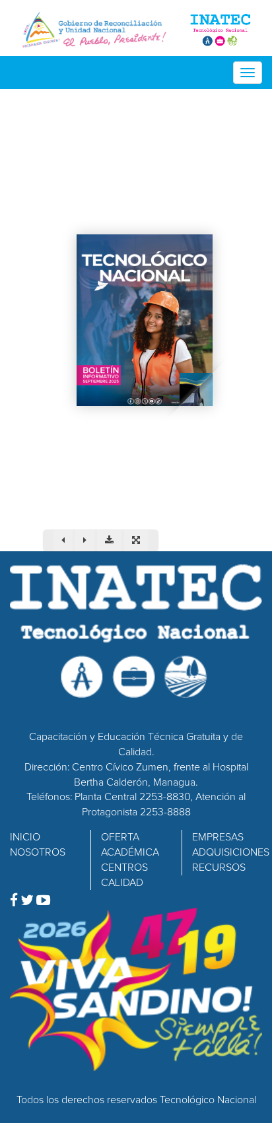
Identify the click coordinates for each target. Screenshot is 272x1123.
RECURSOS (219, 867)
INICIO (25, 837)
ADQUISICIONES (230, 852)
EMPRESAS (218, 837)
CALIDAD (122, 882)
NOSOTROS (37, 852)
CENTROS (124, 867)
